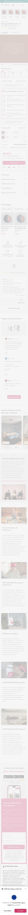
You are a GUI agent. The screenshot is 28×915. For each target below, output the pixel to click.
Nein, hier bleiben (7, 910)
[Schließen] (25, 889)
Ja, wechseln (20, 910)
